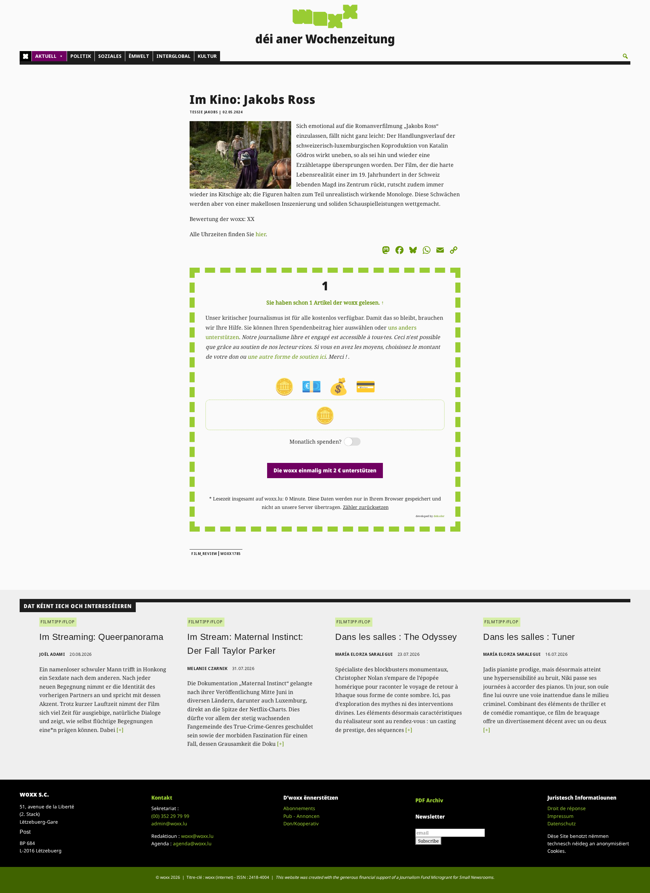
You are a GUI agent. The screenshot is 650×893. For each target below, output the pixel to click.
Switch (346, 442)
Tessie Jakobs (204, 112)
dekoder (439, 516)
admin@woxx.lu (169, 823)
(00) (170, 816)
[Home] (25, 56)
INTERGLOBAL (173, 56)
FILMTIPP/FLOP (58, 622)
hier (261, 234)
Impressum (560, 816)
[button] (625, 56)
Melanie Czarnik (207, 668)
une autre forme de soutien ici (286, 356)
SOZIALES (110, 56)
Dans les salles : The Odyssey (396, 637)
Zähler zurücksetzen (366, 507)
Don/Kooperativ (301, 823)
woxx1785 (230, 553)
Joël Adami (52, 654)
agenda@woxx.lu (192, 843)
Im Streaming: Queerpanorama (101, 637)
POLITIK (80, 56)
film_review (204, 553)
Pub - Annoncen (301, 816)
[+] (120, 730)
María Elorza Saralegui (364, 654)
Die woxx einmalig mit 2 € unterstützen (325, 470)
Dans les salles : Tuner (529, 637)
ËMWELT (139, 56)
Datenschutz (561, 823)
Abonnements (299, 808)
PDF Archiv (429, 800)
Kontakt (161, 797)
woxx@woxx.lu (197, 836)
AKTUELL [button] (46, 56)
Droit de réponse (566, 808)
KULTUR (207, 56)
